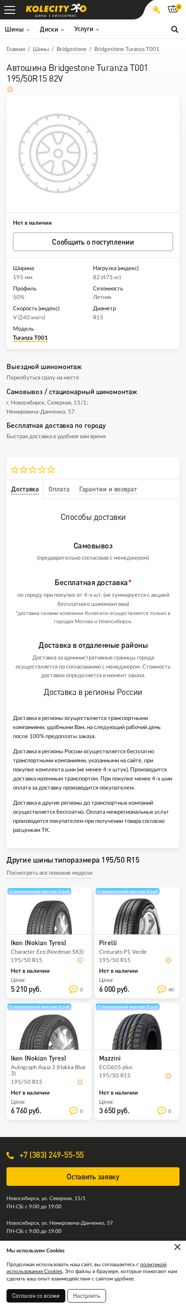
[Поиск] (175, 29)
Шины (41, 49)
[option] (58, 154)
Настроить (86, 1295)
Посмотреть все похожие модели (49, 873)
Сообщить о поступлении (93, 241)
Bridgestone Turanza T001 (127, 49)
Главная (15, 49)
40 (170, 989)
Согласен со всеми (36, 1295)
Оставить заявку (93, 1176)
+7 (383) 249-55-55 (50, 1154)
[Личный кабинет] (156, 9)
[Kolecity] (56, 8)
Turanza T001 (30, 338)
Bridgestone (72, 49)
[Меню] (9, 9)
